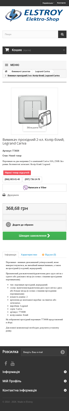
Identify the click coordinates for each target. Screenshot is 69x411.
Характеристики (29, 254)
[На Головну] (6, 71)
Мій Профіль (12, 381)
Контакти (61, 3)
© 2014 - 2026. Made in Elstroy (18, 402)
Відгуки (50, 254)
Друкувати (13, 195)
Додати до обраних (22, 225)
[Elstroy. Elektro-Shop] (34, 15)
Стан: (5, 155)
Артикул (7, 151)
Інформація (10, 254)
